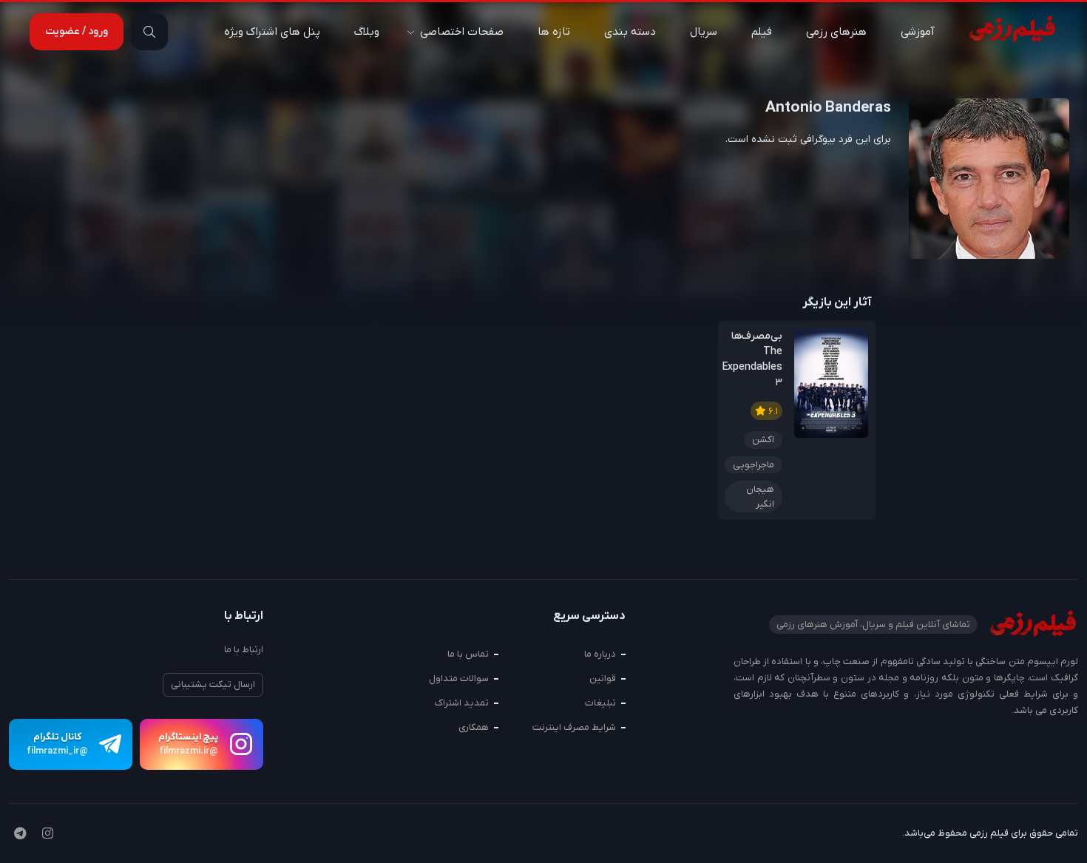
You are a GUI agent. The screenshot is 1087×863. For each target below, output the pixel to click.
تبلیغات (600, 703)
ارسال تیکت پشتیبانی (213, 684)
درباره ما (600, 654)
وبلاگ (366, 31)
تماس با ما (468, 654)
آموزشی (918, 31)
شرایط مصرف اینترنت (574, 727)
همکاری (473, 727)
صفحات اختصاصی (462, 31)
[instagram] (47, 835)
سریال (703, 31)
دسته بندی (630, 31)
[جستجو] (149, 31)
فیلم (761, 31)
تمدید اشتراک (462, 703)
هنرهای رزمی (836, 31)
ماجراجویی (753, 464)
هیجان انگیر (760, 496)
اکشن (763, 439)
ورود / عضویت (76, 31)
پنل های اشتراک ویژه (272, 31)
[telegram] (20, 835)
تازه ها (554, 31)
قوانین (602, 678)
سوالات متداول (459, 678)
